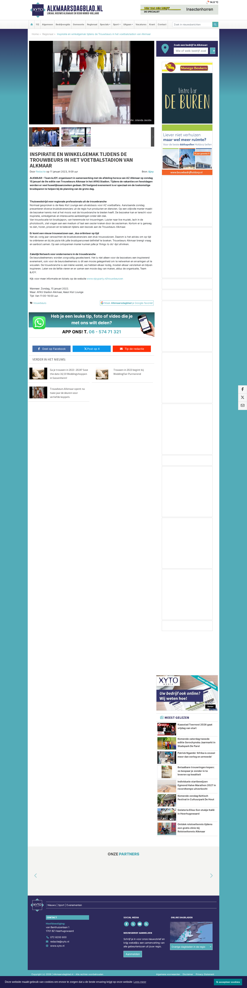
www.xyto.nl (57, 905)
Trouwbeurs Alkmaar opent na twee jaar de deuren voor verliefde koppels (67, 393)
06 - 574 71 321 (105, 331)
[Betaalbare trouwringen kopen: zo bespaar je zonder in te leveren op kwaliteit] (166, 731)
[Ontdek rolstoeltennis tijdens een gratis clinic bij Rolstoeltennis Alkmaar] (166, 788)
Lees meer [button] (140, 981)
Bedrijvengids (63, 24)
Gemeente (78, 24)
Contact (162, 24)
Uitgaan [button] (127, 24)
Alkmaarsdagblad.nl (75, 8)
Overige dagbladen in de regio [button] (188, 906)
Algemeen (47, 24)
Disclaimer (188, 934)
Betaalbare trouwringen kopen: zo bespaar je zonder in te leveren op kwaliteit (196, 730)
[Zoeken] (215, 24)
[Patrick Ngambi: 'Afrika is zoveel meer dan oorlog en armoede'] (166, 717)
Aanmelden (133, 913)
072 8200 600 (58, 896)
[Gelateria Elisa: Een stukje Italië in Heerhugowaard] (166, 774)
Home (35, 34)
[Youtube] (140, 883)
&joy (151, 171)
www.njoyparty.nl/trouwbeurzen (105, 278)
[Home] (32, 24)
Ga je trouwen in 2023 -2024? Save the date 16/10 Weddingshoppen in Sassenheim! (69, 374)
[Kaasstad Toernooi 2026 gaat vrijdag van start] (166, 688)
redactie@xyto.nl (59, 901)
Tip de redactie (134, 348)
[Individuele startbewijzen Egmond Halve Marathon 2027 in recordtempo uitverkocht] (166, 745)
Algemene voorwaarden (168, 934)
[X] (133, 883)
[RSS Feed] (146, 883)
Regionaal (92, 24)
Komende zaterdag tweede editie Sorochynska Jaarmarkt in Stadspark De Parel (196, 702)
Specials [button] (104, 24)
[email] (242, 406)
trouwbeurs (39, 303)
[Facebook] (127, 883)
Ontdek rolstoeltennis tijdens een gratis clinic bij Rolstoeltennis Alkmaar (195, 787)
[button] (30, 137)
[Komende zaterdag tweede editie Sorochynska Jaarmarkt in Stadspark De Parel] (166, 703)
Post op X (93, 348)
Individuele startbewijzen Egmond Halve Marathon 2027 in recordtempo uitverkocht (197, 745)
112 (37, 24)
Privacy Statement (205, 934)
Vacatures (141, 24)
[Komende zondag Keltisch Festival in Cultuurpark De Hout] (166, 760)
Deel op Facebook (54, 348)
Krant (152, 24)
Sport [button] (116, 24)
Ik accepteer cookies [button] (228, 982)
